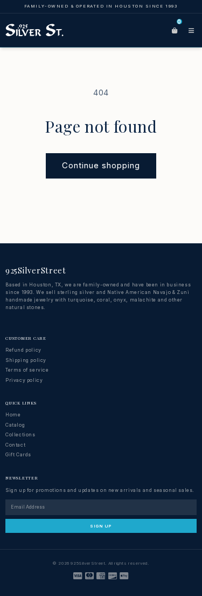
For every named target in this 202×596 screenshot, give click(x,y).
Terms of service (27, 370)
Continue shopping (101, 165)
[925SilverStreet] (34, 30)
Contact (15, 445)
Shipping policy (25, 360)
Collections (20, 434)
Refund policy (23, 350)
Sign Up (101, 526)
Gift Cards (18, 454)
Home (12, 414)
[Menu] (191, 30)
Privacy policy (24, 380)
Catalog (15, 425)
